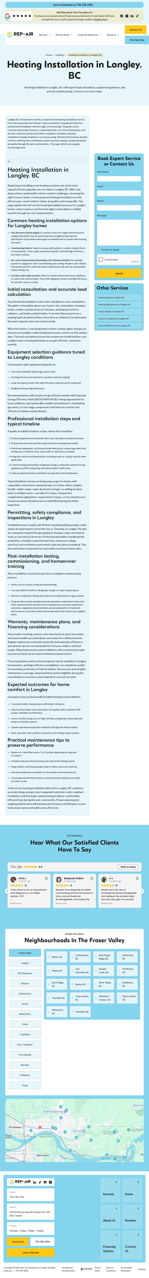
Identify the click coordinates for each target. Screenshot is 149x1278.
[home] (20, 34)
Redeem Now (101, 19)
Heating (59, 54)
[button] (44, 34)
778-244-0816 (21, 1270)
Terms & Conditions (111, 1269)
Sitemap (142, 1269)
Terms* (116, 249)
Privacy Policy (98, 1269)
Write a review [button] (128, 866)
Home (49, 54)
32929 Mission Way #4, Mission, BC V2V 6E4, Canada (29, 1214)
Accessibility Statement (126, 1269)
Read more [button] (15, 903)
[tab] (25, 953)
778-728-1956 (16, 1196)
